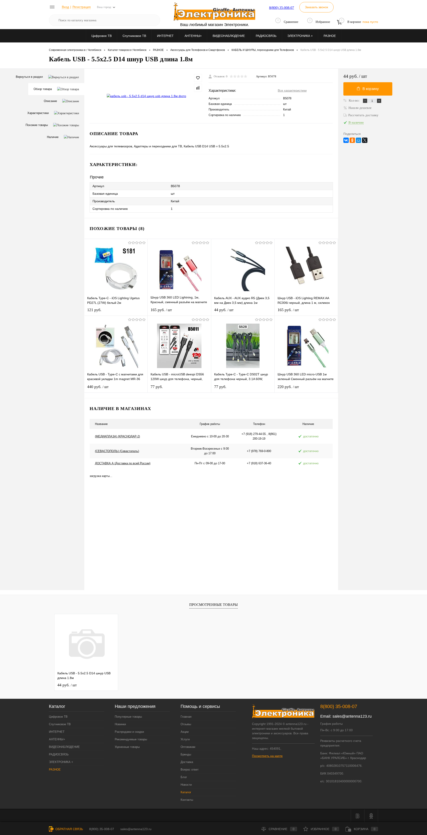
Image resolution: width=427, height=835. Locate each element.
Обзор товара (43, 89)
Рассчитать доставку (363, 115)
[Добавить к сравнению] (198, 88)
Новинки (120, 724)
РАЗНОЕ (330, 36)
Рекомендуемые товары (131, 739)
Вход (65, 7)
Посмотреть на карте (267, 756)
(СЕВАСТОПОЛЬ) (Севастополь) (117, 451)
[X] (364, 140)
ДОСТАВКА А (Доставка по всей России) (122, 463)
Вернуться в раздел (29, 76)
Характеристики (38, 113)
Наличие (52, 137)
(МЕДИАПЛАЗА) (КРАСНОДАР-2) (117, 436)
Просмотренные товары (213, 605)
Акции (185, 731)
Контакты (187, 799)
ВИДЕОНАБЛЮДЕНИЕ (229, 36)
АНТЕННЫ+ (193, 36)
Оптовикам (188, 747)
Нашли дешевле (360, 108)
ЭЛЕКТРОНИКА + (300, 36)
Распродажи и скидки (129, 731)
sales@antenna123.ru (352, 716)
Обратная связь (68, 829)
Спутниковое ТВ (134, 36)
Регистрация (82, 7)
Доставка (187, 762)
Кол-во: (354, 100)
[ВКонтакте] (346, 140)
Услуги (185, 739)
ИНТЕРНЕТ (165, 36)
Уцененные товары (127, 747)
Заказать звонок (316, 7)
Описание (50, 101)
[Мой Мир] (358, 140)
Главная (186, 716)
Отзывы (186, 724)
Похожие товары (37, 125)
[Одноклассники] (352, 140)
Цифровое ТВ (101, 36)
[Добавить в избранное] (198, 78)
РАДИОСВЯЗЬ (266, 36)
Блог (184, 777)
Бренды (186, 754)
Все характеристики (292, 90)
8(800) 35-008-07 (281, 8)
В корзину (371, 89)
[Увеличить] (146, 96)
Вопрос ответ (190, 769)
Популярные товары (128, 716)
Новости (186, 784)
